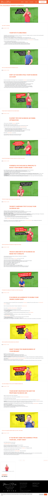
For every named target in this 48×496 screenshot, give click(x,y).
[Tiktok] (15, 491)
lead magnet (31, 312)
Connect (31, 1)
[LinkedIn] (6, 476)
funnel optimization (23, 126)
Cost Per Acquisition (28, 220)
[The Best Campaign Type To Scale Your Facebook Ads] (24, 188)
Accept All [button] (46, 494)
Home (22, 1)
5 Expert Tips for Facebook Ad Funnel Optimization (10, 110)
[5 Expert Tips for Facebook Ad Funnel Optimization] (24, 100)
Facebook (14, 123)
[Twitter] (5, 476)
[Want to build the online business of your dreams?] (24, 331)
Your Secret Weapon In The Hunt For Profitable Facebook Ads (12, 383)
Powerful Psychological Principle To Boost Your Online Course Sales (13, 158)
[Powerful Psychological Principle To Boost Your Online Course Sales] (24, 147)
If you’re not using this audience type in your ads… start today (12, 430)
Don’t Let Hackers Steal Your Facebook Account (10, 67)
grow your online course (12, 358)
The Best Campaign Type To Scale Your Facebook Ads (11, 199)
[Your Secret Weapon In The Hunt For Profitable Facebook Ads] (24, 373)
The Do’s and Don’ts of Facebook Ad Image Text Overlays (11, 244)
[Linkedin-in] (14, 491)
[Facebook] (2, 476)
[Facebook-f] (4, 491)
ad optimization (35, 403)
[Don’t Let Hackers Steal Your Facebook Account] (24, 57)
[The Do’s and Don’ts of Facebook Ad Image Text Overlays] (24, 234)
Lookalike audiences (7, 443)
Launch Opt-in (7, 315)
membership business (21, 358)
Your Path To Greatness (6, 25)
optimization (10, 132)
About (26, 1)
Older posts (45, 460)
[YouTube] (4, 476)
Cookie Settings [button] (41, 494)
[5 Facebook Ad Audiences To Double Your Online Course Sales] (24, 279)
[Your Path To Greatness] (24, 15)
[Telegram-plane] (12, 491)
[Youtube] (8, 491)
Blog (36, 1)
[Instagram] (3, 476)
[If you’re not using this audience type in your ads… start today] (24, 420)
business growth (30, 39)
